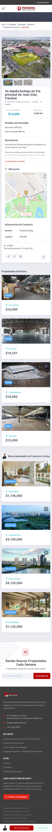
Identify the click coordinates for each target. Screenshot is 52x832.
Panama (30, 24)
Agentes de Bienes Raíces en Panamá (17, 815)
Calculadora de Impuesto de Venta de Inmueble (21, 739)
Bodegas (22, 24)
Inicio (4, 24)
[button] (5, 57)
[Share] (8, 256)
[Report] (43, 257)
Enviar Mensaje (23, 828)
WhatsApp (43, 828)
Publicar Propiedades (17, 797)
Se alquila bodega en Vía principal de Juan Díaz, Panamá (22, 94)
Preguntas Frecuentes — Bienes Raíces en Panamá (23, 751)
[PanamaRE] (26, 8)
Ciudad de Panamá (11, 27)
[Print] (20, 256)
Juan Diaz (25, 27)
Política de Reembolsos (12, 771)
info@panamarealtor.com (17, 723)
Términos (6, 763)
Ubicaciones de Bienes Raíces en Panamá (19, 821)
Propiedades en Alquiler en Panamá (16, 811)
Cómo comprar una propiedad (15, 747)
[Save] (14, 256)
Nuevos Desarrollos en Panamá (15, 818)
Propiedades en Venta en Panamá (15, 808)
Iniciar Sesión (43, 2)
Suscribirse (42, 676)
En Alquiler (11, 24)
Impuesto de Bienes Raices (13, 743)
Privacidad (7, 767)
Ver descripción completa (15, 161)
